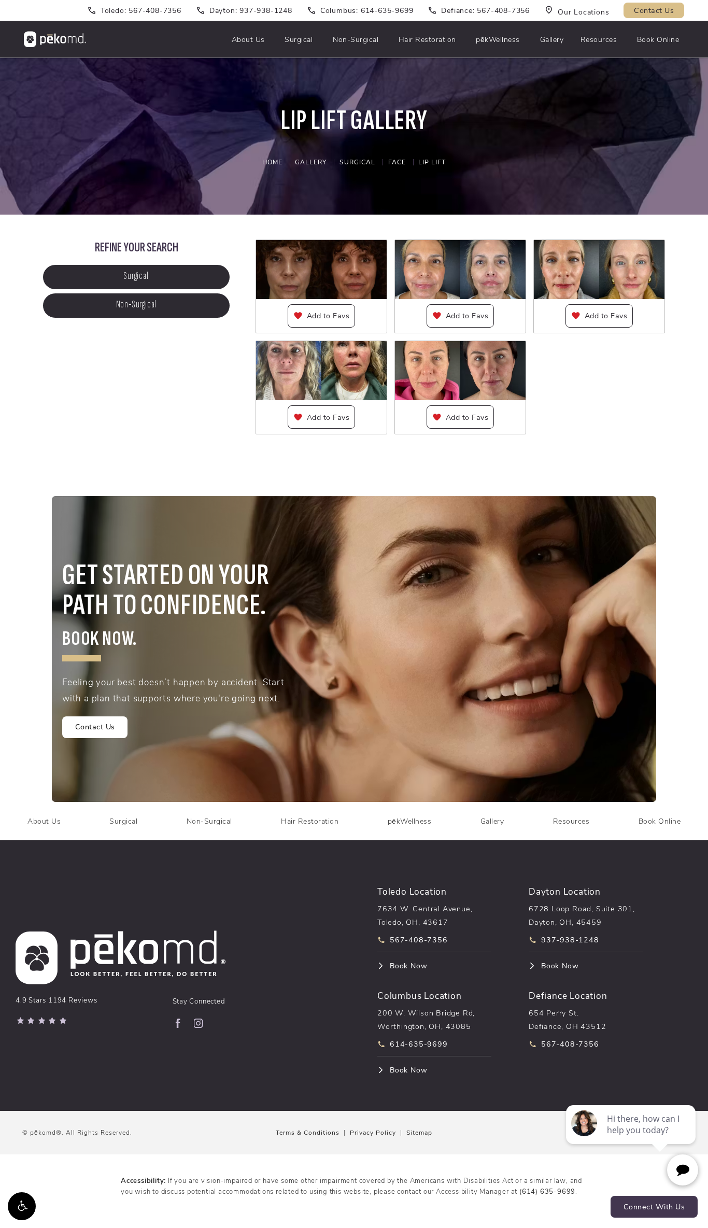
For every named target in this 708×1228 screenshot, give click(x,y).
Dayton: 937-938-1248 (250, 10)
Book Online (658, 39)
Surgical (299, 39)
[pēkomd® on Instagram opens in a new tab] (198, 1023)
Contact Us (654, 10)
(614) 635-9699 (547, 1191)
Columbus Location (419, 995)
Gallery (552, 39)
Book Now (408, 965)
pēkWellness (498, 39)
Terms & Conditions (307, 1132)
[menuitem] (178, 1023)
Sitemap (419, 1132)
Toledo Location (412, 891)
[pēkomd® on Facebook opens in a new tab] (178, 1023)
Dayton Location (565, 891)
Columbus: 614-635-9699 (367, 10)
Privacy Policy (373, 1132)
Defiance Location (568, 995)
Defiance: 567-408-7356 (485, 10)
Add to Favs (328, 315)
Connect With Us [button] (654, 1206)
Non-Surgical (355, 39)
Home (272, 162)
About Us (248, 39)
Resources (598, 39)
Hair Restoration (427, 39)
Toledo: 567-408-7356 (141, 10)
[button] (22, 1206)
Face (397, 162)
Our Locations (583, 11)
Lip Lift (432, 162)
